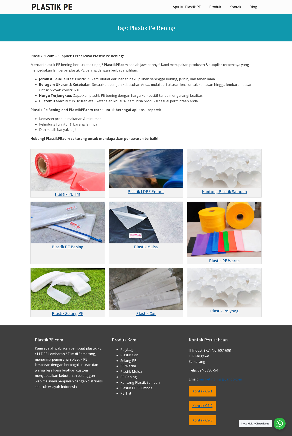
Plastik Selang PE (67, 313)
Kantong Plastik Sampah (224, 191)
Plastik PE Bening (67, 246)
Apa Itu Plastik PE (187, 6)
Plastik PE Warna (224, 260)
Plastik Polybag (224, 310)
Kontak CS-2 (202, 405)
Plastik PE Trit (67, 194)
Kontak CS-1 (202, 391)
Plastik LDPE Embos (146, 191)
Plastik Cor (146, 313)
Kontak (235, 6)
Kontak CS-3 (202, 420)
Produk (215, 6)
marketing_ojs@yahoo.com (220, 379)
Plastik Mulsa (146, 246)
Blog (253, 6)
